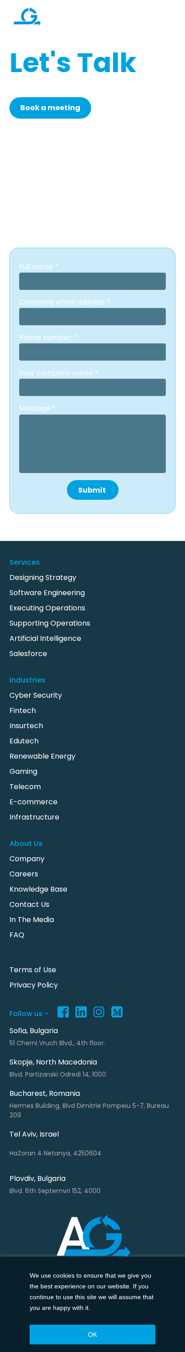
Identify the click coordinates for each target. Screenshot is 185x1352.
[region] (92, 1304)
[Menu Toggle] (161, 19)
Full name (37, 267)
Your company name (57, 373)
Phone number (46, 337)
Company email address (63, 302)
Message (35, 408)
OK (92, 1334)
